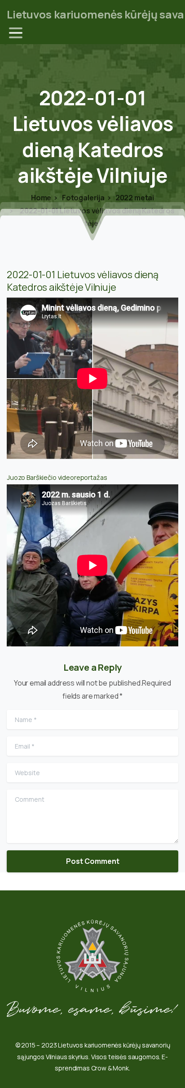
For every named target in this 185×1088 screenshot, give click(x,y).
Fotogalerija (83, 198)
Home (41, 198)
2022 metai (134, 198)
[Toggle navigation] (16, 33)
